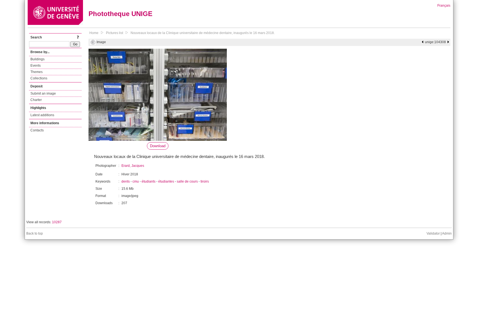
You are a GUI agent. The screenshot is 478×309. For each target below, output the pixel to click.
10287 (57, 222)
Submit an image (43, 93)
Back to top (34, 233)
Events (35, 65)
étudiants (148, 181)
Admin (447, 233)
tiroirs (205, 181)
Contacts (37, 130)
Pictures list (114, 33)
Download (157, 146)
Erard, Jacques (132, 166)
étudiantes (166, 181)
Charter (36, 100)
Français (443, 5)
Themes (36, 72)
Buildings (37, 59)
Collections (38, 78)
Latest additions (42, 115)
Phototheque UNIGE (120, 13)
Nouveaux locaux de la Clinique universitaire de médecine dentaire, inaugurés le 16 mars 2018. (203, 33)
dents (125, 181)
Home (93, 33)
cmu (136, 181)
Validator (433, 233)
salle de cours (187, 181)
